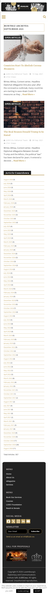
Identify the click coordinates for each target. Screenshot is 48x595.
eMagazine (10, 481)
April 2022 (7, 374)
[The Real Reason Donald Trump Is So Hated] (24, 114)
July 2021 (7, 406)
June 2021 (7, 409)
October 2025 (9, 218)
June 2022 (7, 367)
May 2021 (7, 413)
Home (8, 474)
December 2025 (9, 211)
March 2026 (8, 199)
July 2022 (7, 363)
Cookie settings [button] (23, 591)
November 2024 (9, 257)
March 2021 (8, 421)
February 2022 (9, 382)
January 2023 (8, 343)
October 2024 (9, 261)
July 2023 (7, 320)
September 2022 (10, 355)
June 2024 (7, 277)
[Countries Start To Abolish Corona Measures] (24, 48)
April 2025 (7, 238)
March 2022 (8, 378)
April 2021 (7, 417)
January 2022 (8, 386)
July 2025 (7, 226)
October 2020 (9, 441)
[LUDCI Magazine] (24, 6)
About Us (10, 477)
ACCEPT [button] (37, 591)
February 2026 (9, 203)
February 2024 (9, 292)
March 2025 (8, 242)
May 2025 (7, 234)
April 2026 (7, 195)
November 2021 (9, 390)
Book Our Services (14, 497)
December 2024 (9, 253)
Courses (9, 501)
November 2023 (9, 304)
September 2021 (10, 398)
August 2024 (8, 269)
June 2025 (7, 230)
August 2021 (8, 402)
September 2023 (10, 312)
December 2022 (9, 347)
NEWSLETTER (12, 527)
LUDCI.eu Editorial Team (17, 74)
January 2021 (8, 429)
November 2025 (9, 215)
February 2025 (9, 246)
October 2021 (9, 394)
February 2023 (9, 339)
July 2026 (7, 183)
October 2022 (9, 351)
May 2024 (7, 281)
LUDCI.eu (23, 577)
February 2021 (9, 425)
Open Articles (13, 37)
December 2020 (9, 433)
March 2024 (8, 289)
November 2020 (9, 437)
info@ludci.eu (28, 536)
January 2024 (8, 296)
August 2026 (8, 179)
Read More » (29, 94)
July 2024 (7, 273)
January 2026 (8, 207)
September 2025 (10, 222)
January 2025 (8, 250)
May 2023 (7, 328)
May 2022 (7, 370)
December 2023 (9, 300)
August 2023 (8, 316)
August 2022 (8, 359)
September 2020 (10, 445)
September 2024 (10, 265)
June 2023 (7, 324)
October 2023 (9, 308)
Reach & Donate (13, 508)
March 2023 (8, 335)
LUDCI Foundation (14, 504)
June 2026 (7, 187)
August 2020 (8, 448)
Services (9, 484)
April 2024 (7, 285)
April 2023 (7, 331)
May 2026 (7, 191)
